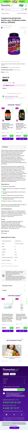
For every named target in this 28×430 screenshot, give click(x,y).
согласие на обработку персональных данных (15, 395)
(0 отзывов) (9, 25)
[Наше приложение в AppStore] (6, 374)
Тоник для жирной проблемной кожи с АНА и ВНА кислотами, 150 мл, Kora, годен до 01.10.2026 (21, 317)
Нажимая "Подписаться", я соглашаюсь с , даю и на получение (15, 394)
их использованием (21, 424)
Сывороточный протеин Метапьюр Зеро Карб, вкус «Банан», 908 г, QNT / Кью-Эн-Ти (21, 126)
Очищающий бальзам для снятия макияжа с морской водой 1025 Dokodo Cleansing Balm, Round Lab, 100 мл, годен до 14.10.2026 (8, 318)
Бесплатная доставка (9, 96)
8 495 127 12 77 (11, 408)
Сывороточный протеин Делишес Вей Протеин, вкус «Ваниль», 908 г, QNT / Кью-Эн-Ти (7, 126)
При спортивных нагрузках (14, 67)
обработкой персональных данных (9, 425)
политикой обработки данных (13, 393)
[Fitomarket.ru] (7, 5)
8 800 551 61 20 (12, 402)
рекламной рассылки (20, 396)
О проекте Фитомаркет (22, 13)
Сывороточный (17, 69)
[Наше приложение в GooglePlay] (13, 374)
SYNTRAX (7, 72)
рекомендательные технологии (19, 422)
